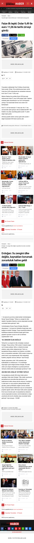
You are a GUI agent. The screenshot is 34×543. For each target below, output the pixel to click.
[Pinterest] (19, 528)
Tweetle (14, 35)
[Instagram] (9, 528)
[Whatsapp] (23, 528)
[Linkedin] (12, 528)
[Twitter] (5, 528)
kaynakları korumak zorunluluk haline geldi (11, 409)
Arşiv (9, 15)
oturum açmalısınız (18, 225)
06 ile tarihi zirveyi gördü (8, 125)
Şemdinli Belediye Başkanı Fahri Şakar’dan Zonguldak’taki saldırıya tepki (20, 8)
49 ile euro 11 (18, 125)
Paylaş (6, 35)
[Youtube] (16, 528)
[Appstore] (30, 528)
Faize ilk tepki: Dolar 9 (26, 125)
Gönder (22, 35)
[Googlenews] (26, 528)
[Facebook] (2, 528)
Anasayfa (4, 15)
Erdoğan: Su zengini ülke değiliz (10, 407)
